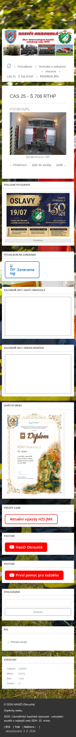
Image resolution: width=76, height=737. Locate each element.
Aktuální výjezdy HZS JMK (31, 519)
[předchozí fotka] (16, 133)
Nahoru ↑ (30, 727)
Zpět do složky (41, 165)
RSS (7, 727)
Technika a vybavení (52, 66)
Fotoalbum (25, 66)
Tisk (17, 727)
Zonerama (25, 269)
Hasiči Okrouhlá (29, 547)
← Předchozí (18, 165)
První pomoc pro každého (37, 575)
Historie (50, 71)
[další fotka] (60, 133)
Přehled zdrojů (19, 642)
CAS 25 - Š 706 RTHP (20, 76)
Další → (61, 165)
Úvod (9, 65)
